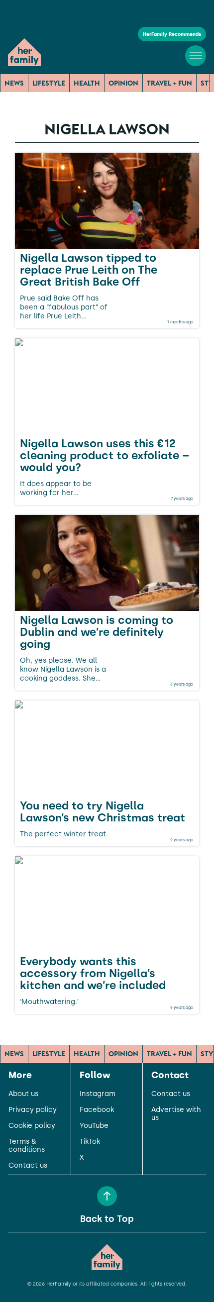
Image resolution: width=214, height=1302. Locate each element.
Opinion (123, 83)
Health (87, 83)
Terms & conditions (26, 1146)
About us (23, 1094)
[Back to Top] (107, 1196)
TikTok (90, 1142)
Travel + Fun (169, 83)
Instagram (97, 1094)
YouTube (94, 1126)
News (14, 83)
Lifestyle (48, 83)
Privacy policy (32, 1110)
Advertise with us (176, 1114)
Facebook (97, 1110)
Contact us (27, 1166)
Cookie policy (31, 1126)
